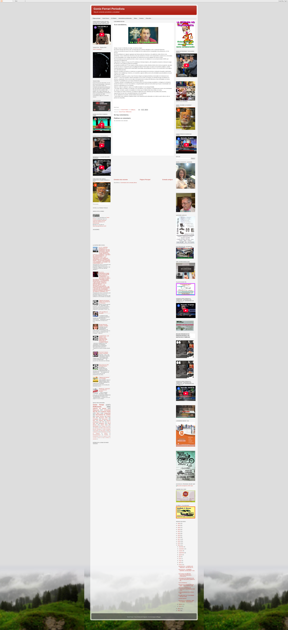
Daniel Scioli (104, 424)
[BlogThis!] (143, 109)
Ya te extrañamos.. (183, 582)
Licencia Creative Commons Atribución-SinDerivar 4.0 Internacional (99, 222)
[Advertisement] (143, 167)
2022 (179, 529)
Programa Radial (105, 411)
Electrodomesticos (96, 434)
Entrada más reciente (121, 179)
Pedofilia (106, 434)
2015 (179, 543)
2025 (179, 523)
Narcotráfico (96, 426)
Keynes (99, 437)
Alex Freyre (102, 430)
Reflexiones (128, 111)
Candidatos (95, 419)
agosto (180, 554)
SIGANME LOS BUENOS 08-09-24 (187, 130)
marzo (180, 564)
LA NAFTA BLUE (182, 598)
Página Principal (145, 179)
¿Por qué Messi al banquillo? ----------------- (104, 313)
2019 (179, 535)
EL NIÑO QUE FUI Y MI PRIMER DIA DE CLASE (186, 596)
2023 (179, 527)
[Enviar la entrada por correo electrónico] (139, 109)
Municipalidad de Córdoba (103, 414)
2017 (179, 539)
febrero (181, 604)
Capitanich (95, 431)
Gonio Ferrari (105, 18)
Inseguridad (107, 413)
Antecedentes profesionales (125, 18)
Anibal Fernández (107, 429)
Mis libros (96, 430)
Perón (109, 426)
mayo (180, 560)
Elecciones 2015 (103, 417)
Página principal (96, 18)
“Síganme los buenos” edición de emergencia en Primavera (104, 301)
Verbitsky (107, 437)
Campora (103, 426)
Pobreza (101, 420)
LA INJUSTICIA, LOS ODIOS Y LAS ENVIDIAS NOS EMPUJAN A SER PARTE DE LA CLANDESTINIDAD (104, 339)
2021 (179, 531)
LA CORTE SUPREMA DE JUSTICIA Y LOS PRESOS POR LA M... (187, 589)
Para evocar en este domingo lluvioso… (104, 365)
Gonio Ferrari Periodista (109, 8)
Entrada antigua (167, 179)
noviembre (181, 548)
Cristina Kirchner (100, 416)
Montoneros (104, 431)
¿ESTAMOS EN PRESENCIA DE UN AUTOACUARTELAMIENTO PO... (187, 579)
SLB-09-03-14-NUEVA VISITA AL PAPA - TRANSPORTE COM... (186, 585)
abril (180, 562)
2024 (179, 525)
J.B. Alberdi (113, 18)
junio (180, 558)
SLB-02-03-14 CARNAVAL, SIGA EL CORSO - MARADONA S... (186, 601)
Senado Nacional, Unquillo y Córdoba (103, 325)
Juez (101, 436)
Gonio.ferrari (178, 130)
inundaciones (95, 436)
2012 (179, 610)
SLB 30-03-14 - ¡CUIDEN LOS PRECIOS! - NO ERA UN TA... (186, 567)
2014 (179, 545)
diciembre (181, 546)
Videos (135, 18)
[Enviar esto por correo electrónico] (141, 109)
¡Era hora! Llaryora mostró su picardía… (104, 353)
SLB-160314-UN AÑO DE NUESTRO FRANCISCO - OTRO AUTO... (185, 575)
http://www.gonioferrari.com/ (99, 226)
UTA (103, 422)
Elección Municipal (97, 429)
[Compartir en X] (144, 109)
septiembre (181, 552)
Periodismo (101, 423)
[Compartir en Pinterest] (147, 109)
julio (180, 556)
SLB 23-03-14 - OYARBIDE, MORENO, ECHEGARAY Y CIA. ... (187, 570)
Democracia (105, 419)
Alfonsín (106, 433)
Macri (98, 413)
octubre (181, 550)
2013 (179, 608)
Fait (99, 431)
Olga (103, 437)
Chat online (148, 18)
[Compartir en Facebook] (146, 109)
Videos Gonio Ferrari (104, 427)
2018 (179, 537)
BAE (108, 430)
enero (180, 606)
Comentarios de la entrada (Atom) (129, 182)
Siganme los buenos (99, 408)
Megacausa (96, 410)
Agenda (105, 436)
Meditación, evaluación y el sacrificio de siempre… (104, 390)
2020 (179, 533)
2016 (179, 541)
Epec (94, 420)
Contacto (141, 18)
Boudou (96, 427)
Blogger (159, 616)
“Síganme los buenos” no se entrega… (104, 378)
